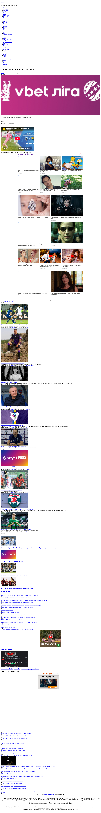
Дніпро (5, 25)
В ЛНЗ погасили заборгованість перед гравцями (12, 425)
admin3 (13, 327)
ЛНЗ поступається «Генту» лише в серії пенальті (12, 781)
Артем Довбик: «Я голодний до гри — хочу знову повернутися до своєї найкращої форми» (22, 776)
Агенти (5, 35)
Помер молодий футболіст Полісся (9, 382)
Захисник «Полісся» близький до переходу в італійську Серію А (16, 529)
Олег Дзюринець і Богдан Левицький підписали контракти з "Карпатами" (18, 771)
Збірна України (6, 51)
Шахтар (5, 22)
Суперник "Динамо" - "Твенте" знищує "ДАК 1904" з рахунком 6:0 (16, 755)
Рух (4, 28)
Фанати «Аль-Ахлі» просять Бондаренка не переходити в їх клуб (16, 597)
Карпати (5, 23)
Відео (4, 38)
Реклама (5, 45)
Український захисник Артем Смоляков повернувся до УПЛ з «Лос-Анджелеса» (19, 790)
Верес (27, 492)
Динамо (5, 21)
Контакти (5, 44)
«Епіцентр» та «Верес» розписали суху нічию (11, 490)
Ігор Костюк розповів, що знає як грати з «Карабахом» (13, 446)
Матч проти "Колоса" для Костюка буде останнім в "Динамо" (15, 406)
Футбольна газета (7, 42)
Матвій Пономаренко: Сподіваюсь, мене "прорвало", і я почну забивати (17, 753)
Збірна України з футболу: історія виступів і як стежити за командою (17, 602)
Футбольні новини (7, 40)
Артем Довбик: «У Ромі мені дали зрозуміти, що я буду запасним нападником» (19, 622)
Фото (4, 37)
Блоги (4, 33)
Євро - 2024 (6, 15)
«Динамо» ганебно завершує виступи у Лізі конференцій (14, 324)
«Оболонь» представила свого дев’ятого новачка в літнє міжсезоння (17, 509)
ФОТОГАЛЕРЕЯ (30, 365)
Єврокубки (6, 10)
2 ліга (4, 14)
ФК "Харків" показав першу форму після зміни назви (17, 588)
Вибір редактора (6, 649)
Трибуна (5, 19)
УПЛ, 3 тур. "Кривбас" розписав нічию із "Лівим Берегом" (14, 619)
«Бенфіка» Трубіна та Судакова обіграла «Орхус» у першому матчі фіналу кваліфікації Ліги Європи (24, 600)
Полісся (5, 27)
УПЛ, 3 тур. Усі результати (7, 610)
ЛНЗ (27, 427)
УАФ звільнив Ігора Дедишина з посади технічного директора (15, 773)
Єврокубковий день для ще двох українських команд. (13, 786)
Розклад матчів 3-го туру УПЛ (8, 466)
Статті (4, 32)
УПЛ (4, 11)
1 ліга (4, 12)
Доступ (5, 43)
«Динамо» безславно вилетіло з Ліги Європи (14, 575)
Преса (4, 17)
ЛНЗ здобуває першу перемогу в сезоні (10, 612)
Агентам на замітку (7, 34)
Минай (2, 301)
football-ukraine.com (49, 794)
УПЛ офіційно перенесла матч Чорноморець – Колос (13, 750)
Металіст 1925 (7, 301)
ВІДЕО (2, 73)
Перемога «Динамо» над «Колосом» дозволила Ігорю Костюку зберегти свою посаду (21, 605)
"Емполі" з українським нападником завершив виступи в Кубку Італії (17, 607)
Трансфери (5, 9)
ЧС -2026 (5, 16)
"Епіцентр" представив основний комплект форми (12, 363)
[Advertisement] (11, 710)
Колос (4, 29)
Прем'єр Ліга (29, 469)
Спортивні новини (7, 39)
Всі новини (6, 7)
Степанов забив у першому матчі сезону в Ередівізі (13, 614)
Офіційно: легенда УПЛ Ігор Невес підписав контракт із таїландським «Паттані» (20, 595)
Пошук (5, 47)
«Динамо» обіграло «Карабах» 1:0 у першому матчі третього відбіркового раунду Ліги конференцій (31, 548)
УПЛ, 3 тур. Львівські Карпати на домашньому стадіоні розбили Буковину (18, 617)
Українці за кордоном (8, 59)
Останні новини (6, 591)
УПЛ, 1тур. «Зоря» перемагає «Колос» (12, 561)
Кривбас (5, 26)
